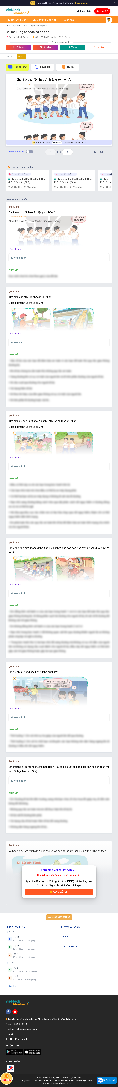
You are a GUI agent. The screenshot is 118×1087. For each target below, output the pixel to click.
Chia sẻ (20, 47)
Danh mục (69, 20)
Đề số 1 (10, 56)
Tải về (74, 47)
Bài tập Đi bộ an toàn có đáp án (35, 26)
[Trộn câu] (101, 152)
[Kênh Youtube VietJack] (15, 1011)
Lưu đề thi (100, 47)
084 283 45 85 (20, 1024)
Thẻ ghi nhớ (20, 67)
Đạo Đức (16, 26)
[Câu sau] (67, 152)
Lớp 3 (8, 26)
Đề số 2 (21, 56)
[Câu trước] (50, 152)
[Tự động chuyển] (95, 152)
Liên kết (11, 1034)
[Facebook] (8, 1011)
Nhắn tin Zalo (109, 1080)
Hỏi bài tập (6, 1080)
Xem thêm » (15, 249)
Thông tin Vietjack (17, 1039)
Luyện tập (45, 67)
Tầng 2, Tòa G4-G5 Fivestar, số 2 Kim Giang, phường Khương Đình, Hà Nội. (42, 1019)
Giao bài (47, 47)
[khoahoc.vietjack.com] (17, 11)
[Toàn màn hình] (108, 152)
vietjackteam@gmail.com (24, 1029)
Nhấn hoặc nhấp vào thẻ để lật (61, 142)
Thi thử (70, 67)
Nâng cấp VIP (60, 891)
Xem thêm (13, 986)
